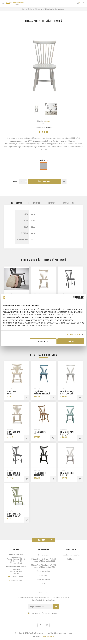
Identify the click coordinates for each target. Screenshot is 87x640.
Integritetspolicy (43, 579)
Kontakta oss (69, 203)
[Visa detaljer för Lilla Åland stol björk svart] (43, 455)
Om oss (43, 583)
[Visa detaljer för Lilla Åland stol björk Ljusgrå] (70, 373)
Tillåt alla (70, 341)
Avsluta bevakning (51, 613)
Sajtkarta (71, 559)
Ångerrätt (52, 203)
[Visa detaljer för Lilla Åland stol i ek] (43, 414)
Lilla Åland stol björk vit (67, 474)
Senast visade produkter (71, 555)
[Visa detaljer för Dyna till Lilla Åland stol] (16, 278)
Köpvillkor (43, 575)
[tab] (17, 203)
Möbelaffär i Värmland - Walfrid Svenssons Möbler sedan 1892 (43, 566)
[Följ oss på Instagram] (47, 625)
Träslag (43, 161)
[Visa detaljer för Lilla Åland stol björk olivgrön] (16, 495)
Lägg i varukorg (44, 181)
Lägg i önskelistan (64, 181)
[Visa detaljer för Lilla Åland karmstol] (16, 373)
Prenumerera (35, 613)
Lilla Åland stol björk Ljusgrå (67, 392)
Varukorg (79, 2)
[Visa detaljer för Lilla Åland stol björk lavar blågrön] (70, 414)
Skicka (56, 606)
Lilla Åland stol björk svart (40, 474)
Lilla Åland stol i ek (41, 433)
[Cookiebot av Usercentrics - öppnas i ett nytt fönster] (74, 297)
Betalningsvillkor (43, 571)
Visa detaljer (73, 334)
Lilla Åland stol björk (14, 433)
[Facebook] (40, 625)
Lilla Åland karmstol (11, 392)
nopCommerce (48, 636)
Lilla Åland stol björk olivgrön (14, 515)
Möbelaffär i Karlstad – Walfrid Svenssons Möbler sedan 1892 (43, 560)
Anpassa (41, 341)
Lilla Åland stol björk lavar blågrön (67, 434)
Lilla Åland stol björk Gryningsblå (42, 392)
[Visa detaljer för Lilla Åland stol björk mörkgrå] (70, 278)
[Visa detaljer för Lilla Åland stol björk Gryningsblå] (43, 373)
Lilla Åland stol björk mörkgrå (14, 474)
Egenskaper (16, 203)
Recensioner (34, 203)
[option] (36, 108)
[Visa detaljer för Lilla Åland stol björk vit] (70, 455)
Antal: (15, 181)
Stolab (47, 121)
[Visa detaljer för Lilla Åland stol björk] (43, 278)
